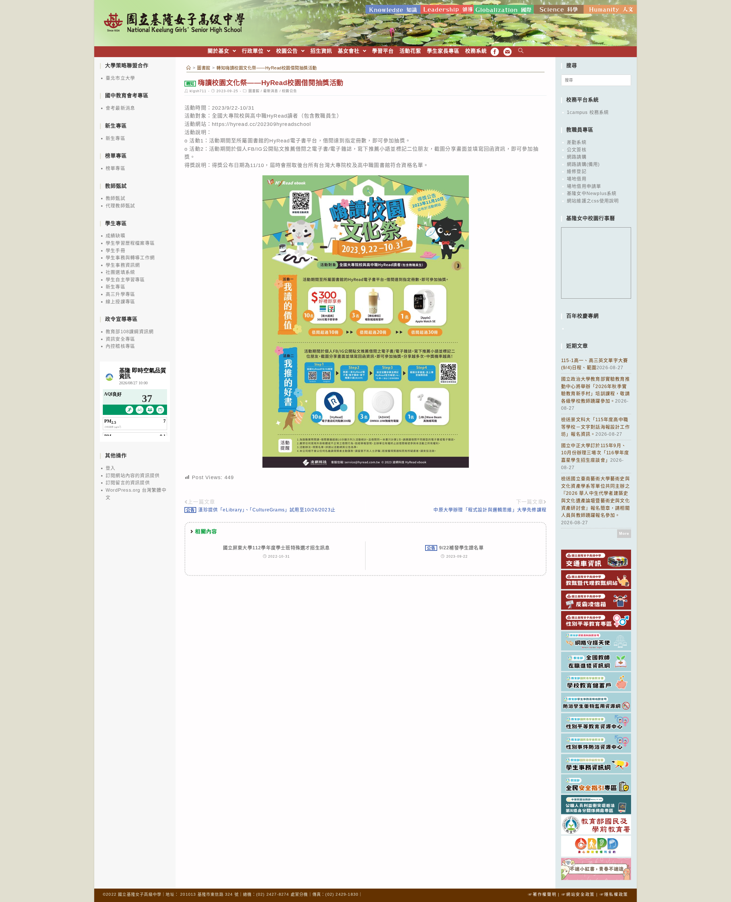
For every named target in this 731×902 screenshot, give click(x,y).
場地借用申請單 (584, 186)
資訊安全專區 (120, 339)
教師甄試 (115, 198)
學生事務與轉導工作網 (130, 257)
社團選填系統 (120, 272)
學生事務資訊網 (123, 265)
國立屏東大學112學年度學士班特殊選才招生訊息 (276, 547)
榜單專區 (115, 168)
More (624, 533)
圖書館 (254, 91)
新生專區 (115, 138)
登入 (110, 468)
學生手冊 (115, 250)
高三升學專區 (120, 294)
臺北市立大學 (120, 78)
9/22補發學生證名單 (455, 547)
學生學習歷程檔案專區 (130, 243)
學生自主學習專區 (125, 279)
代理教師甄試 (120, 205)
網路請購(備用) (583, 164)
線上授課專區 (120, 301)
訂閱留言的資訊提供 (128, 482)
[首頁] (188, 67)
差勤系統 (577, 142)
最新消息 (270, 91)
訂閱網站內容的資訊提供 (133, 475)
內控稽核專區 (120, 346)
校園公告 (289, 91)
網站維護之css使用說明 (593, 200)
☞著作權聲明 (542, 894)
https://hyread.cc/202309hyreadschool (261, 124)
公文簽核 (577, 149)
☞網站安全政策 (578, 894)
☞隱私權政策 (614, 894)
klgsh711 (198, 91)
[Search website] (521, 51)
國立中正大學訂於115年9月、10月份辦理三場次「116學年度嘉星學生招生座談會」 (595, 453)
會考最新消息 (120, 108)
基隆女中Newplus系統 (592, 193)
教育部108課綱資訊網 (130, 331)
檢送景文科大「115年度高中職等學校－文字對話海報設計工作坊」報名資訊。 (595, 427)
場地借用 (577, 178)
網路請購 (577, 156)
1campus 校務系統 (588, 112)
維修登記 (577, 171)
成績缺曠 (115, 235)
